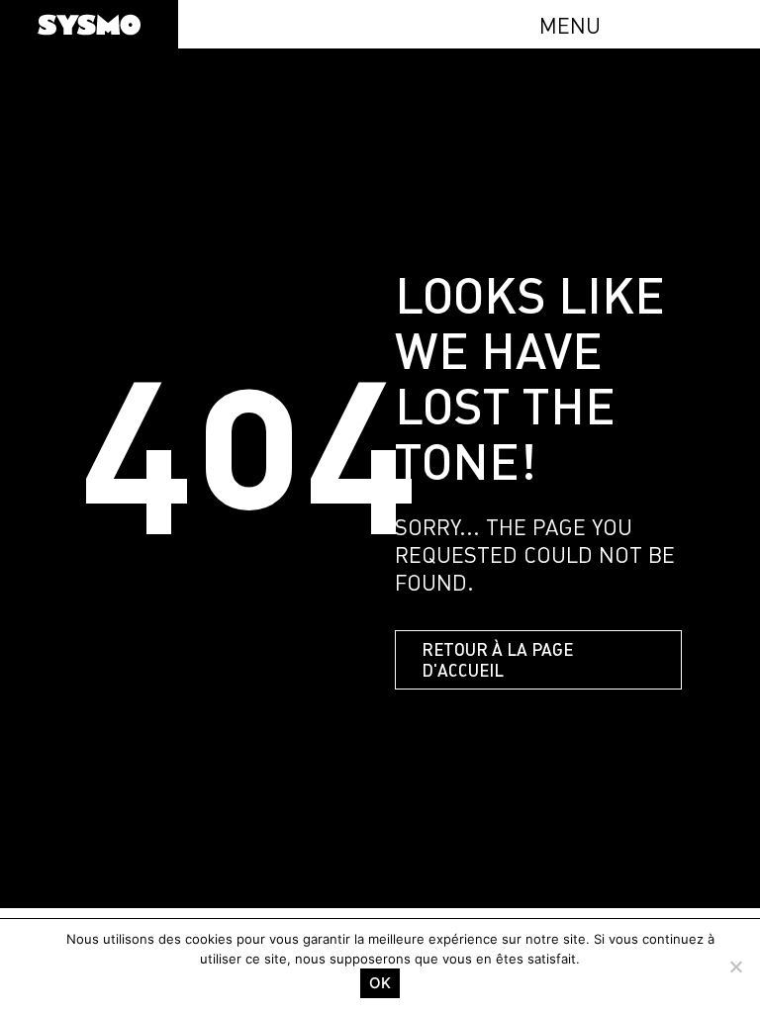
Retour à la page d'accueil (497, 660)
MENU (570, 25)
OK (380, 982)
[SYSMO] (89, 24)
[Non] (735, 966)
